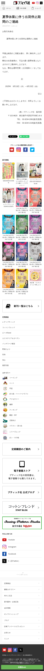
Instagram (18, 149)
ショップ (38, 8)
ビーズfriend (6, 333)
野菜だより (6, 349)
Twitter (32, 149)
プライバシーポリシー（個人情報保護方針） (22, 655)
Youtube (12, 149)
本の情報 (23, 8)
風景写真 (5, 365)
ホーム (8, 8)
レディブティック (8, 322)
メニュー (3, 5)
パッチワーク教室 (8, 344)
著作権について (6, 655)
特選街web (22, 667)
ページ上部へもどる (22, 574)
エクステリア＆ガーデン (11, 338)
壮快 (4, 354)
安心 (4, 360)
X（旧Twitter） (14, 561)
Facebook (25, 149)
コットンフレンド (8, 327)
